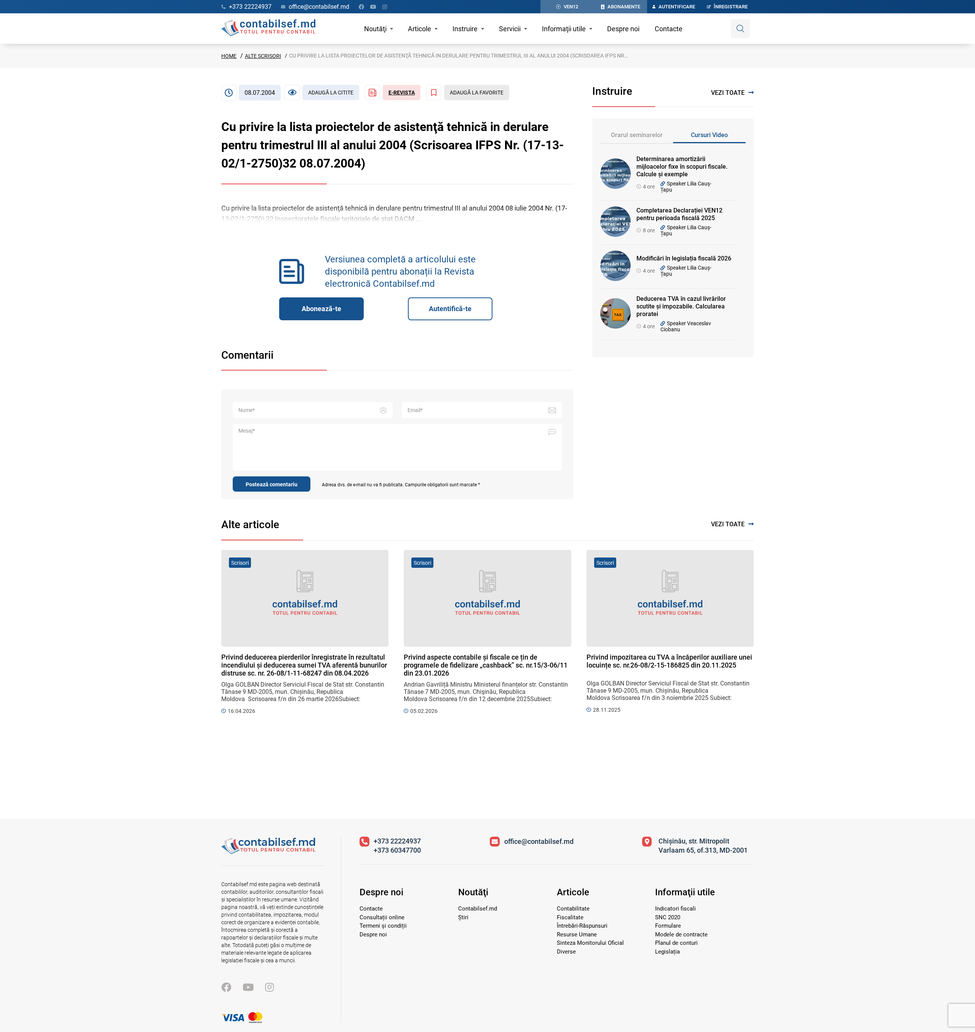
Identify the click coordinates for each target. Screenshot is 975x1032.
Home (229, 56)
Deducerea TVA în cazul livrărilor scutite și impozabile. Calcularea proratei (681, 306)
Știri (463, 917)
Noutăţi (375, 29)
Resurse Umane (577, 934)
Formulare (668, 925)
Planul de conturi (676, 942)
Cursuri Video (709, 135)
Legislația (667, 951)
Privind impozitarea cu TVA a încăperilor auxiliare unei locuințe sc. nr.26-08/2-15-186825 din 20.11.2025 (669, 661)
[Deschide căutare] (740, 28)
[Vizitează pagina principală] (268, 28)
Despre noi (623, 29)
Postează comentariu (271, 484)
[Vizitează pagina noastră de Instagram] (384, 7)
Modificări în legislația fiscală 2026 (683, 258)
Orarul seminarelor (637, 135)
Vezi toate (728, 92)
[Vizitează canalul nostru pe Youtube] (373, 7)
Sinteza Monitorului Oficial (590, 942)
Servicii (510, 29)
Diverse (566, 951)
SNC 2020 (667, 917)
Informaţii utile (564, 29)
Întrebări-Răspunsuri (582, 925)
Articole (419, 29)
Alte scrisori (263, 56)
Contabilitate (573, 908)
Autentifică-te (450, 309)
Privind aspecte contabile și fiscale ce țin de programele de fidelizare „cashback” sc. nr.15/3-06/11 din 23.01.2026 (485, 665)
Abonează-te (321, 309)
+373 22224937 (397, 841)
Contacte (668, 29)
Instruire (465, 29)
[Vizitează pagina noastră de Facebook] (361, 7)
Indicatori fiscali (675, 908)
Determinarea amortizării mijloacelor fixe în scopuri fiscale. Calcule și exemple (681, 166)
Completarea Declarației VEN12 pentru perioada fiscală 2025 (679, 214)
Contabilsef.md (477, 908)
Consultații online (382, 917)
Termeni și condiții (383, 925)
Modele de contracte (681, 934)
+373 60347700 (397, 850)
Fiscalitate (570, 917)
